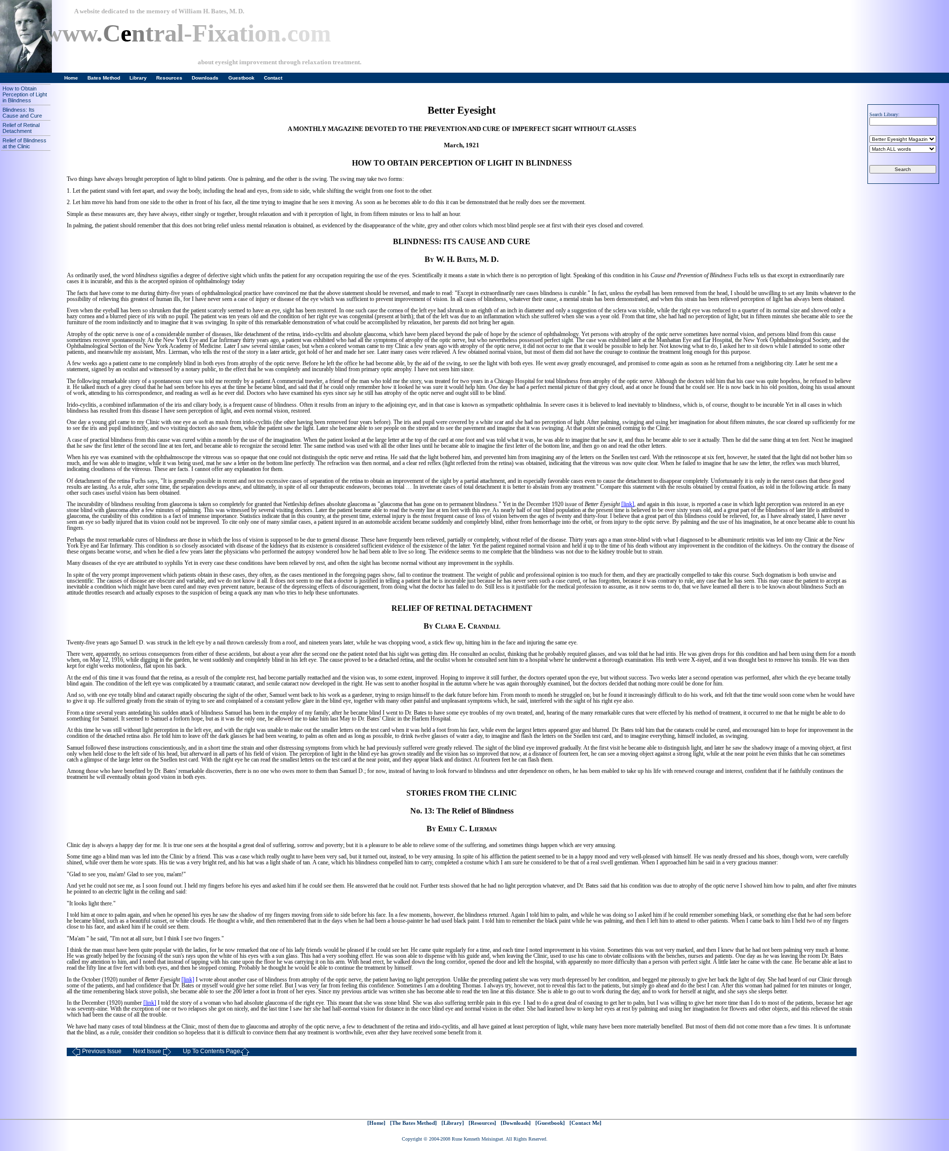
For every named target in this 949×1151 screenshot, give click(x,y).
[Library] (452, 1123)
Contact (273, 78)
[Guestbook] (550, 1123)
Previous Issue (102, 1051)
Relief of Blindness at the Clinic (24, 143)
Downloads (205, 78)
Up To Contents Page (211, 1051)
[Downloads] (516, 1123)
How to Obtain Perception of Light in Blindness (24, 94)
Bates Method (103, 78)
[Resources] (482, 1123)
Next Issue (147, 1051)
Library (138, 78)
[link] (627, 504)
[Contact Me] (585, 1123)
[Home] (376, 1123)
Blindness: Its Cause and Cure (22, 113)
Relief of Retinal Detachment (21, 128)
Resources (169, 78)
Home (71, 78)
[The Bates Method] (413, 1123)
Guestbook (241, 78)
